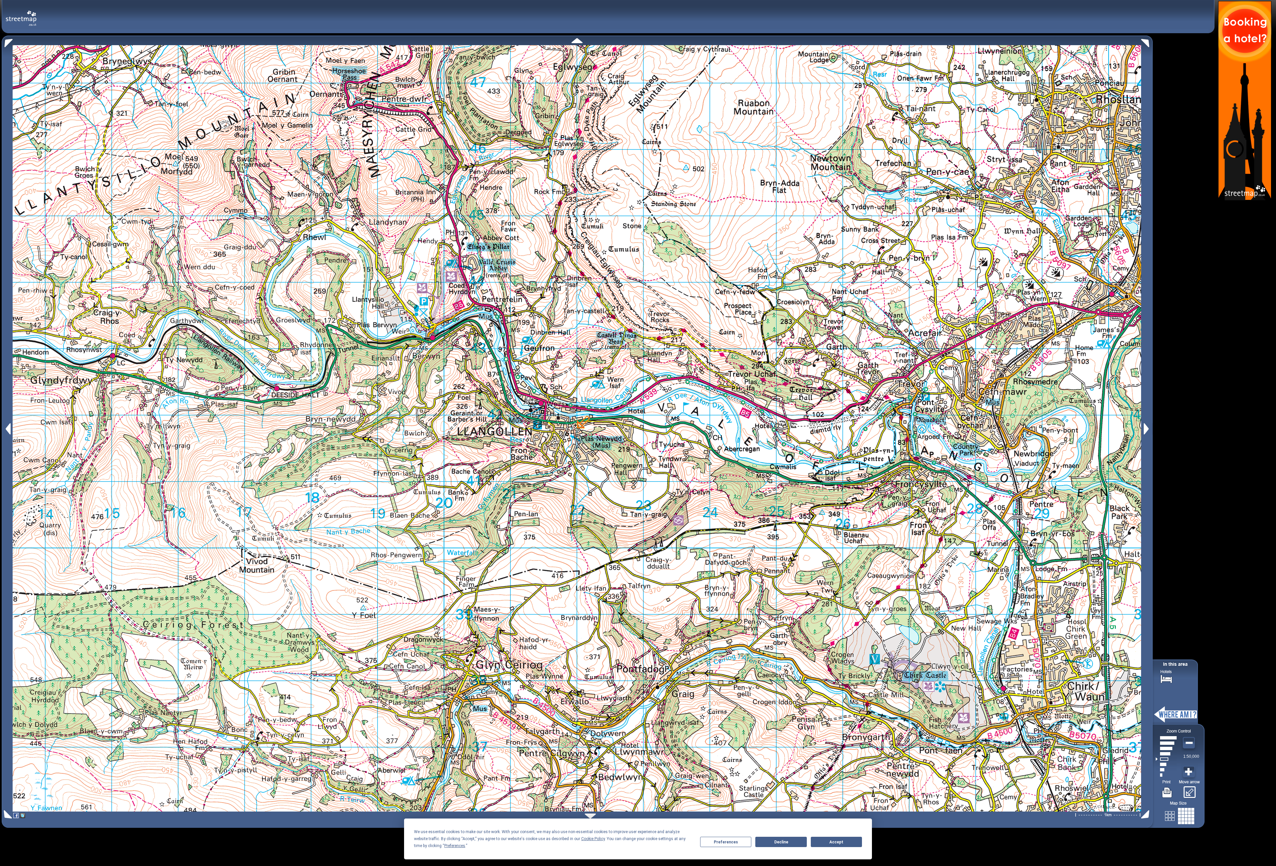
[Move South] (590, 816)
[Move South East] (1146, 814)
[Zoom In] (1189, 772)
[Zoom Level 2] (1166, 769)
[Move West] (7, 429)
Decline (781, 842)
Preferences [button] (454, 845)
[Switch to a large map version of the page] (1179, 815)
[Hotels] (1166, 678)
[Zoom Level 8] (1166, 737)
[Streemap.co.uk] (21, 14)
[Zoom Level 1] (1166, 775)
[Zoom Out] (1189, 743)
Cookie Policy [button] (593, 838)
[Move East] (1147, 429)
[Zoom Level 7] (1166, 743)
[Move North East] (1147, 41)
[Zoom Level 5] (1166, 753)
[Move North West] (7, 41)
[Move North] (577, 40)
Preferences (726, 842)
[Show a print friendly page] (1167, 790)
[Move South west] (7, 814)
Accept (836, 842)
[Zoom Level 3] (1166, 764)
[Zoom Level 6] (1166, 748)
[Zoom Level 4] (1166, 759)
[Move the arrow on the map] (1189, 790)
